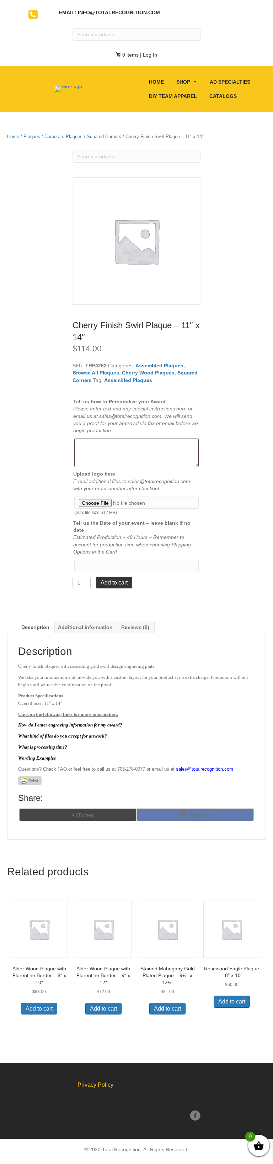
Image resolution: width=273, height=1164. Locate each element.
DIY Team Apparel (173, 96)
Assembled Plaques (159, 365)
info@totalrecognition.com (119, 12)
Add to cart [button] (39, 1009)
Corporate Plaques (63, 136)
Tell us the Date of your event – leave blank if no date (132, 526)
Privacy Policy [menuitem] (95, 1085)
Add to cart (114, 583)
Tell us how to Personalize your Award (119, 401)
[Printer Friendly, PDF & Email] (30, 780)
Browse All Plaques (96, 373)
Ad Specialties (230, 82)
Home (156, 82)
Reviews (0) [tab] (135, 627)
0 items (130, 55)
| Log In (148, 55)
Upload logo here (94, 474)
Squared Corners (104, 136)
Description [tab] (35, 627)
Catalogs (223, 96)
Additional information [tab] (85, 627)
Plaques (31, 136)
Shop (183, 82)
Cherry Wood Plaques (148, 373)
